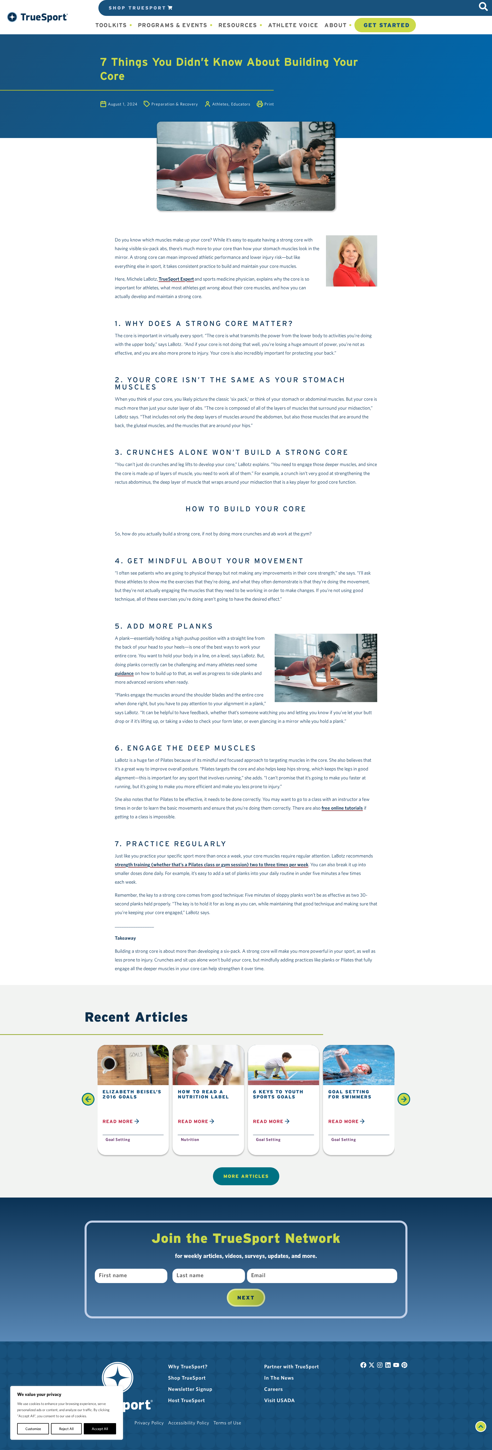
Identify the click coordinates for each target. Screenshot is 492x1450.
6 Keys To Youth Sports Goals (278, 1094)
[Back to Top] (480, 1430)
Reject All (66, 1429)
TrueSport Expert (176, 279)
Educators (240, 104)
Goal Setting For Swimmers (350, 1094)
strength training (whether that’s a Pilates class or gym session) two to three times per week (211, 864)
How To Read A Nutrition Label (203, 1094)
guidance (124, 673)
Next (246, 1298)
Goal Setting (118, 1139)
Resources (237, 25)
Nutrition (190, 1139)
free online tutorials (342, 808)
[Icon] (483, 6)
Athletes (220, 104)
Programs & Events (173, 25)
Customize (33, 1429)
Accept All (100, 1429)
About (335, 25)
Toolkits (111, 25)
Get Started (387, 25)
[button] (37, 17)
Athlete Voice (293, 25)
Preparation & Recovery (174, 104)
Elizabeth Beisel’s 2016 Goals (131, 1094)
